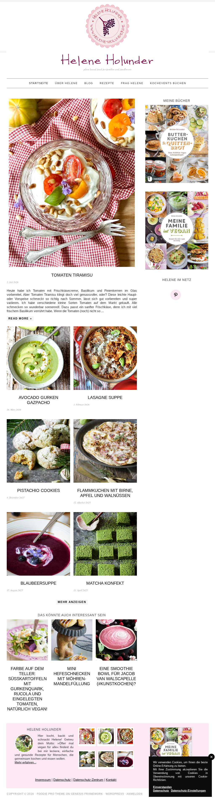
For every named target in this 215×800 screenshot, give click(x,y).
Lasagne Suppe (105, 397)
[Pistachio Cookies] (38, 451)
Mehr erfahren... (25, 762)
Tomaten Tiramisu (72, 275)
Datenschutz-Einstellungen (188, 790)
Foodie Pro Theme (51, 793)
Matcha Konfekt (105, 583)
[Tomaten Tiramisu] (72, 183)
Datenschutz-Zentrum (88, 779)
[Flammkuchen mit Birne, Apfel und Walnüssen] (105, 451)
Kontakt (111, 779)
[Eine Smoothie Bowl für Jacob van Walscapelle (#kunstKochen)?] (116, 640)
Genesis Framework (87, 793)
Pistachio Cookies (38, 490)
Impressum (43, 779)
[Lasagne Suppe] (105, 358)
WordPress (115, 793)
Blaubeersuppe (38, 583)
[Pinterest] (176, 295)
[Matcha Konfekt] (105, 544)
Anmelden (135, 793)
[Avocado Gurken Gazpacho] (38, 358)
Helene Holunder (107, 61)
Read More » (20, 318)
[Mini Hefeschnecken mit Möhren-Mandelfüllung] (71, 640)
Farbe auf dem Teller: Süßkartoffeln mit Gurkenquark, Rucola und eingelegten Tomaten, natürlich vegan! (27, 688)
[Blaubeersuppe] (38, 544)
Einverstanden (162, 787)
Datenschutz (62, 779)
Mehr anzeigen (72, 602)
